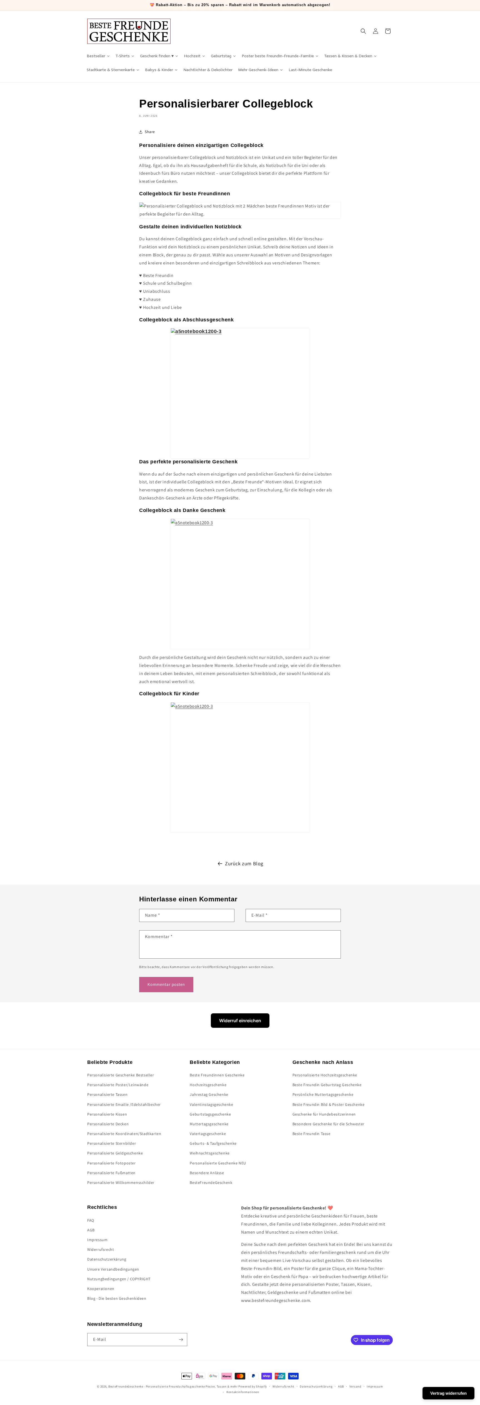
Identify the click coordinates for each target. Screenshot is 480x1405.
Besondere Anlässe (207, 1172)
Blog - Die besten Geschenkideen (116, 1298)
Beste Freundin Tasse (311, 1133)
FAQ (90, 1220)
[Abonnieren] (181, 1339)
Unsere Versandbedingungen (113, 1269)
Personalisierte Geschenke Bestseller (120, 1075)
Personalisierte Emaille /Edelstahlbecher (124, 1104)
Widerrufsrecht (100, 1249)
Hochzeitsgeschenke (208, 1084)
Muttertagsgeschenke (209, 1123)
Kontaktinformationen (242, 1392)
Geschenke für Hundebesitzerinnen (324, 1114)
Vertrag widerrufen (448, 1393)
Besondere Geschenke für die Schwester (328, 1123)
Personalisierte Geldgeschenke (115, 1153)
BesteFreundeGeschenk (211, 1182)
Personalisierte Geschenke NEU (218, 1163)
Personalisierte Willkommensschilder (120, 1182)
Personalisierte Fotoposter (111, 1163)
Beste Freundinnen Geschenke (217, 1075)
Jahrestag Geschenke (209, 1094)
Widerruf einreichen (240, 1020)
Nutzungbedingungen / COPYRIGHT (119, 1278)
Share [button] (150, 131)
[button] (363, 31)
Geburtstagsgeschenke (210, 1114)
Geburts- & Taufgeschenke (213, 1143)
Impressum (97, 1239)
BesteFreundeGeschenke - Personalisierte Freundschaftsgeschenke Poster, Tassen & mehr (173, 1386)
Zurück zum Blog (244, 863)
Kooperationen (100, 1288)
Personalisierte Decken (108, 1123)
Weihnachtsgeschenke (209, 1153)
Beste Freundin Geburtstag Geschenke (327, 1084)
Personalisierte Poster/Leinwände (117, 1084)
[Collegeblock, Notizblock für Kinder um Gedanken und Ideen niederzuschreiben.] (240, 767)
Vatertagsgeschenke (208, 1133)
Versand (355, 1386)
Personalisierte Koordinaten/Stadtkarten (124, 1133)
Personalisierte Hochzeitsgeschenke (324, 1075)
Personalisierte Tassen (107, 1094)
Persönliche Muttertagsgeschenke (323, 1094)
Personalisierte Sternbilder (111, 1143)
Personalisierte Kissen (107, 1114)
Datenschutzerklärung (316, 1386)
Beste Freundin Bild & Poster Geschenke (328, 1104)
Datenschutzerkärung (106, 1259)
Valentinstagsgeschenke (211, 1104)
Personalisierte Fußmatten (111, 1172)
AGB (91, 1230)
